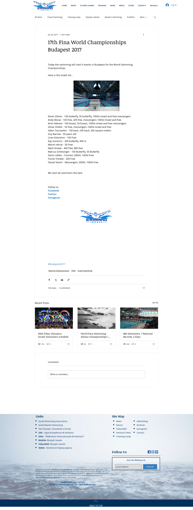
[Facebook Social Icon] (149, 451)
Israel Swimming (85, 270)
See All (155, 302)
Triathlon (131, 17)
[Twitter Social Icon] (152, 451)
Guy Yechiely (79, 482)
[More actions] (143, 34)
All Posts (38, 17)
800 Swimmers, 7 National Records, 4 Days (138, 335)
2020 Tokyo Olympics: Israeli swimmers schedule (53, 335)
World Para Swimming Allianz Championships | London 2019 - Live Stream (95, 335)
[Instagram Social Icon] (156, 451)
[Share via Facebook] (49, 280)
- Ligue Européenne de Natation (56, 432)
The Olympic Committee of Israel (54, 428)
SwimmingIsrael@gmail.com (46, 477)
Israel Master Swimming (50, 425)
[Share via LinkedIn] (62, 280)
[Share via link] (68, 280)
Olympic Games (93, 17)
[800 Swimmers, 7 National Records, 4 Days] (139, 318)
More (142, 17)
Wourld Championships (58, 270)
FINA (73, 270)
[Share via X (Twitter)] (55, 280)
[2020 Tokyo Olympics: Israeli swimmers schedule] (54, 318)
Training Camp (74, 17)
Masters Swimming (113, 17)
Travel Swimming (54, 17)
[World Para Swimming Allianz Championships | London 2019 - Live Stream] (97, 318)
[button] (87, 6)
